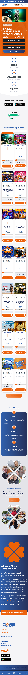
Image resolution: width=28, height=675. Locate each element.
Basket (19, 673)
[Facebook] (3, 650)
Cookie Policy (5, 641)
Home (3, 673)
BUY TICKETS (6, 165)
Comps (8, 673)
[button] (1, 30)
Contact (3, 643)
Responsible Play (6, 645)
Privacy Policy (5, 639)
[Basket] (19, 672)
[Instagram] (6, 650)
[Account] (25, 672)
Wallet (14, 673)
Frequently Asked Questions (12, 600)
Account (25, 673)
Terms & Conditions (6, 636)
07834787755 (5, 632)
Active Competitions (7, 131)
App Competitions (19, 131)
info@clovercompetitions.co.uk (9, 630)
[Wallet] (14, 672)
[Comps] (8, 672)
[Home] (2, 672)
